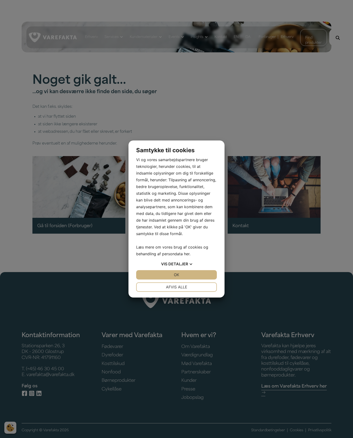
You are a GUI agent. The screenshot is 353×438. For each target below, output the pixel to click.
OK (176, 274)
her (186, 253)
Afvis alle (176, 287)
